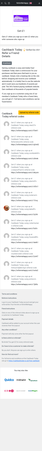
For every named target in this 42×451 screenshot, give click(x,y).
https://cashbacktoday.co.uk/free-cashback (24, 361)
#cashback (7, 63)
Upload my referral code (29, 112)
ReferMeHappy (22, 3)
